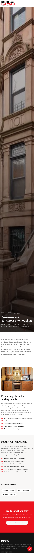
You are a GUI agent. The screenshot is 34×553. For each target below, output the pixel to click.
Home (3, 312)
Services (9, 312)
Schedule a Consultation (16, 522)
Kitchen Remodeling (23, 490)
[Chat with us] (29, 548)
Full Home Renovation (9, 494)
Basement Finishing (8, 490)
